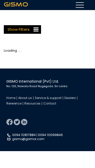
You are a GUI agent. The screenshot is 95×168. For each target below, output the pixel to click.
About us (25, 98)
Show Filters (19, 29)
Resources (32, 103)
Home (10, 98)
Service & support (48, 98)
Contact (49, 103)
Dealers (70, 98)
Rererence (14, 103)
